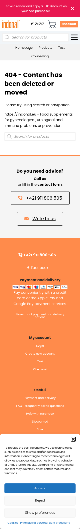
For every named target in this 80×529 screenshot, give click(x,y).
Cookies (13, 522)
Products (45, 47)
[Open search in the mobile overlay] (35, 37)
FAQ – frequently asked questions (40, 406)
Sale (40, 429)
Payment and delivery (40, 398)
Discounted (40, 421)
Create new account (40, 353)
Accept (40, 488)
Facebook (39, 268)
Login (40, 345)
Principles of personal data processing (45, 522)
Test (61, 47)
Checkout (69, 24)
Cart (40, 361)
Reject (40, 500)
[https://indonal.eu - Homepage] (11, 24)
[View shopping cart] (52, 24)
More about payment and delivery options (40, 316)
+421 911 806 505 (44, 198)
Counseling (40, 56)
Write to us (44, 219)
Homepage (24, 47)
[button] (73, 439)
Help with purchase (40, 413)
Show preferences (40, 512)
